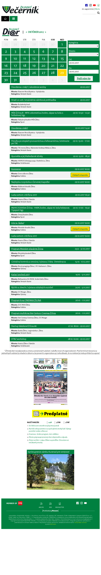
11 (24, 58)
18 (24, 66)
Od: (70, 59)
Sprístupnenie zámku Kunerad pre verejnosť (48, 452)
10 (15, 58)
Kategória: (73, 43)
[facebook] (86, 5)
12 (34, 58)
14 (52, 58)
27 (24, 44)
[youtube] (94, 5)
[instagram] (90, 5)
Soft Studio (53, 524)
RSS (50, 507)
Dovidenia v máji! (19, 128)
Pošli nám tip (83, 78)
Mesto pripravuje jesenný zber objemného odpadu (48, 437)
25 (6, 44)
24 (15, 73)
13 (43, 58)
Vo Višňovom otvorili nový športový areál (44, 426)
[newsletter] (98, 5)
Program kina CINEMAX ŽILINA (26, 300)
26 (15, 44)
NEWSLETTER (59, 507)
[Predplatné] (50, 411)
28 (34, 44)
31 (15, 80)
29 (43, 44)
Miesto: (72, 51)
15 (62, 58)
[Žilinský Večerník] (21, 9)
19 (34, 66)
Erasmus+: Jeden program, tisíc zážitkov (44, 434)
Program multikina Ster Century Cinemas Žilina (33, 313)
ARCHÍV (41, 507)
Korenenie (16, 169)
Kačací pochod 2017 (20, 274)
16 (6, 66)
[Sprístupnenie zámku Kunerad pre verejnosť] (50, 472)
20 (43, 66)
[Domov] (5, 18)
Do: (70, 68)
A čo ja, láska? (17, 223)
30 (53, 44)
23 (6, 73)
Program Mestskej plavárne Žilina (27, 249)
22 (62, 66)
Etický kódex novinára (81, 522)
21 (52, 66)
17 (15, 66)
